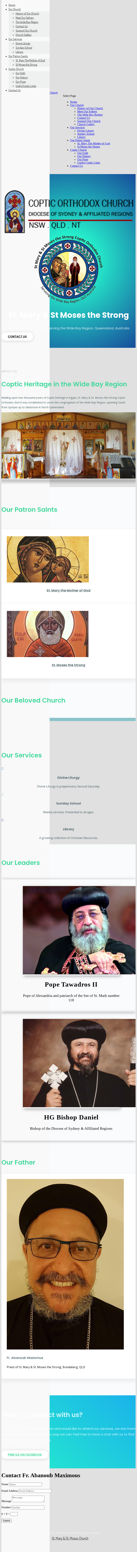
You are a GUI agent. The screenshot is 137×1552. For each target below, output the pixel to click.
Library (81, 137)
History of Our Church (90, 108)
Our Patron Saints (80, 140)
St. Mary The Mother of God (93, 143)
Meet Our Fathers (87, 111)
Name (4, 1481)
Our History (84, 156)
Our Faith (82, 153)
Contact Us (83, 117)
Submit (6, 1517)
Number (6, 1504)
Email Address (9, 1487)
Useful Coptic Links (88, 162)
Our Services (77, 127)
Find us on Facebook (25, 1451)
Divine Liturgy (85, 130)
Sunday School (85, 133)
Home (73, 101)
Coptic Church (78, 149)
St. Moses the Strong (68, 665)
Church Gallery (86, 124)
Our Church (77, 105)
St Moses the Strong (88, 146)
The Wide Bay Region (90, 114)
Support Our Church (88, 121)
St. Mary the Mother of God (68, 590)
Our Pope (82, 159)
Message (6, 1497)
